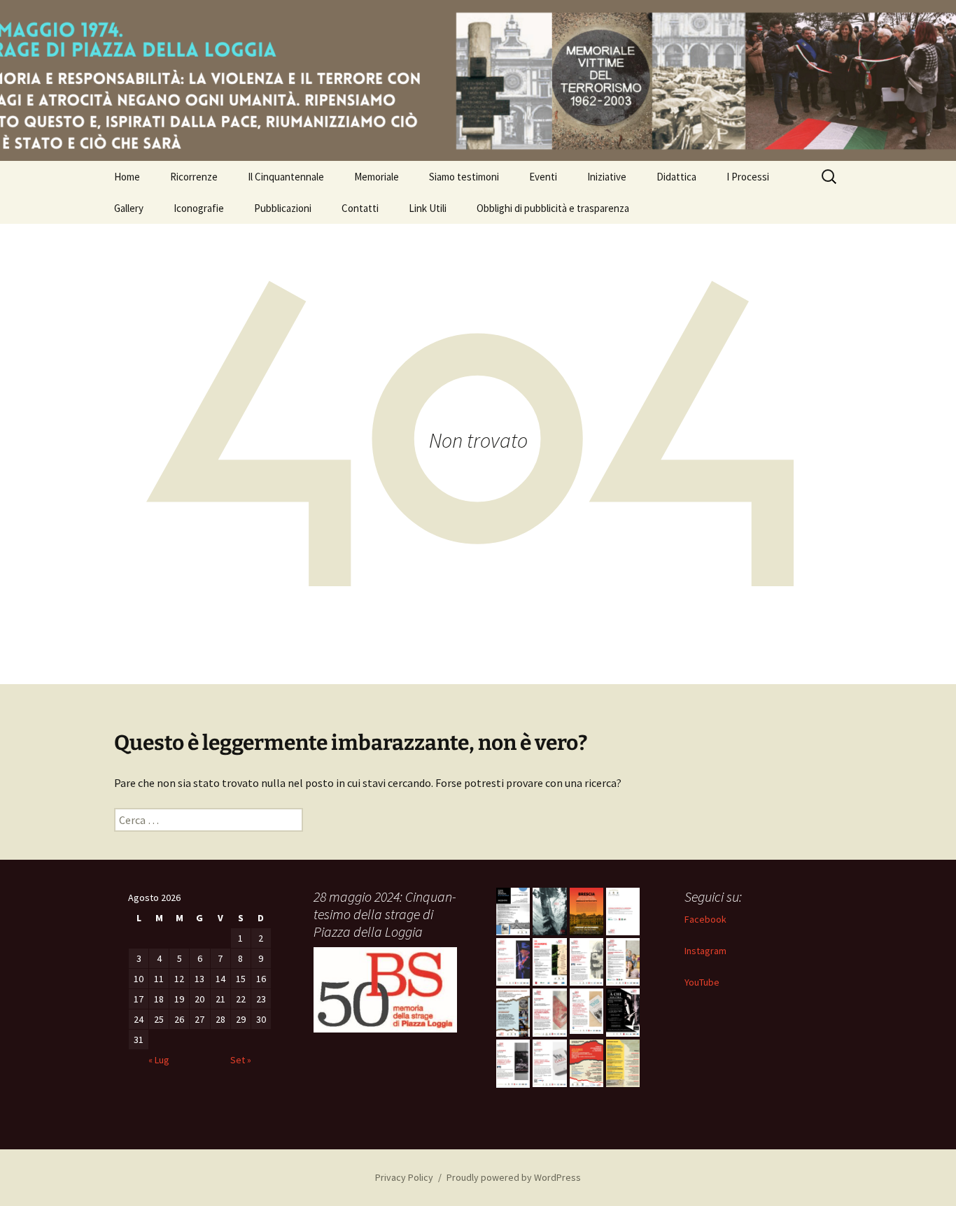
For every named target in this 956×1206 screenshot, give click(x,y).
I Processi (747, 176)
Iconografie (199, 208)
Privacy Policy (404, 1177)
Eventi (543, 176)
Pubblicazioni (282, 208)
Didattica (676, 176)
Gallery (128, 208)
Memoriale (376, 176)
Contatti (360, 208)
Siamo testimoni (464, 176)
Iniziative (606, 176)
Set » (240, 1060)
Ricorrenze (194, 176)
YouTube (701, 982)
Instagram (705, 950)
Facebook (705, 919)
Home (127, 176)
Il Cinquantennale (286, 176)
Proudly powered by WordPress (514, 1177)
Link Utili (428, 208)
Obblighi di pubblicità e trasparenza (553, 208)
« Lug (158, 1060)
